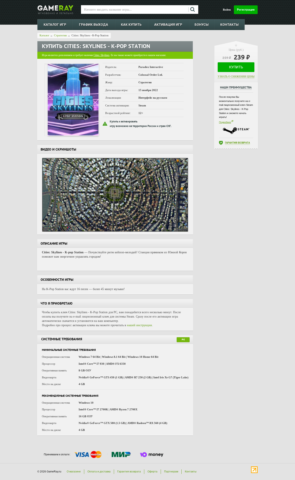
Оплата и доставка (99, 471)
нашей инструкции (139, 325)
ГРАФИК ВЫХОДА (93, 25)
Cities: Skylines (101, 55)
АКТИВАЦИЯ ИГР (168, 25)
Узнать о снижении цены (236, 76)
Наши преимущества (236, 88)
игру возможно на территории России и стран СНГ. (140, 126)
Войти (227, 9)
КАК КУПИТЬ (131, 25)
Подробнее (225, 122)
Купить (236, 67)
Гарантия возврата (237, 143)
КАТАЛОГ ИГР (55, 25)
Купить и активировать (123, 122)
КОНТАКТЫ (229, 25)
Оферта (152, 471)
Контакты (191, 471)
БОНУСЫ (202, 25)
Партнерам (171, 471)
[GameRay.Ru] (55, 9)
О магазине (74, 471)
